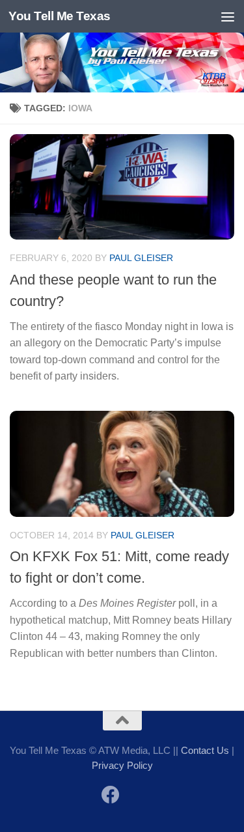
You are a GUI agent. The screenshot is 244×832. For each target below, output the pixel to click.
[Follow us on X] (134, 795)
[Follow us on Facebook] (111, 795)
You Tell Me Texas (59, 16)
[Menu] (227, 16)
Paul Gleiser (141, 258)
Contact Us (205, 750)
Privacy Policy (122, 765)
